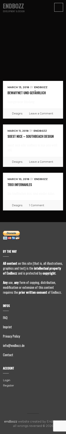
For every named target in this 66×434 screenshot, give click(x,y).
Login (6, 380)
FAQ (5, 317)
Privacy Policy (11, 336)
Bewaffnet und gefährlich (27, 92)
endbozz (13, 5)
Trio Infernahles (20, 184)
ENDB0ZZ (40, 87)
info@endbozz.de (14, 345)
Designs (17, 113)
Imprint (7, 326)
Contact (8, 354)
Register (8, 385)
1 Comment (36, 205)
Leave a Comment (41, 113)
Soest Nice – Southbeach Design (31, 136)
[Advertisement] (33, 46)
